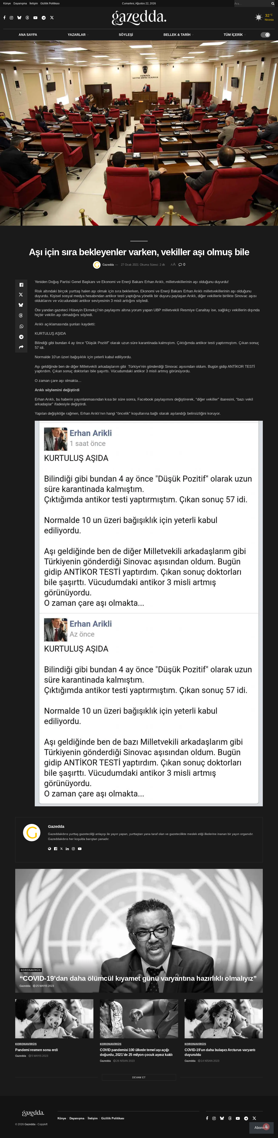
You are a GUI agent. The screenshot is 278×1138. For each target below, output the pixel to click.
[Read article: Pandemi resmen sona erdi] (54, 1018)
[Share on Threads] (21, 316)
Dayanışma (20, 3)
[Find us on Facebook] (4, 17)
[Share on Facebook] (21, 285)
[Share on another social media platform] (21, 347)
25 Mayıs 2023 (44, 985)
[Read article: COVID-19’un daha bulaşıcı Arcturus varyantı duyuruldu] (224, 1018)
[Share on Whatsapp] (21, 326)
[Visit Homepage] (139, 18)
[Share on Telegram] (21, 337)
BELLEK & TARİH (177, 34)
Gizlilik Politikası (50, 3)
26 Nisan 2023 (125, 1060)
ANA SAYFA (28, 34)
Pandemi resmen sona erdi (36, 1050)
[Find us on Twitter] (52, 17)
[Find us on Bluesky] (19, 17)
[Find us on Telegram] (44, 17)
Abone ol (261, 1128)
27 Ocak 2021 (130, 264)
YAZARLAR (77, 34)
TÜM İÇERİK (233, 34)
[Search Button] (272, 3)
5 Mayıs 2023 (39, 1055)
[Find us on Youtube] (35, 17)
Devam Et (139, 1077)
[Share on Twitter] (21, 295)
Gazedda (108, 264)
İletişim (34, 3)
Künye (7, 3)
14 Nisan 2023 (209, 1060)
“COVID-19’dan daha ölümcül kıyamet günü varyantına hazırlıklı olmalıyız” (138, 978)
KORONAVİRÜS (31, 970)
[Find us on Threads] (27, 17)
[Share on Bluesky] (21, 305)
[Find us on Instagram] (11, 17)
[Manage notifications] (266, 1126)
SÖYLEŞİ (126, 34)
